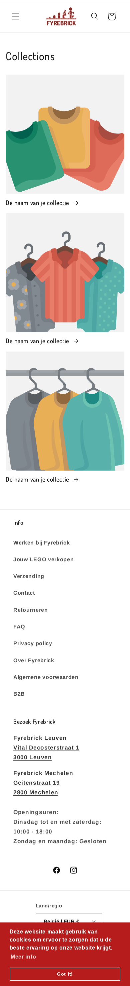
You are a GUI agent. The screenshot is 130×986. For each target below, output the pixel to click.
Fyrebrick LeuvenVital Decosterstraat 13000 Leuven (46, 747)
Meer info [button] (23, 957)
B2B (19, 694)
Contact (24, 593)
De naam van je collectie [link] (38, 202)
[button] (15, 16)
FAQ (19, 626)
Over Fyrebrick (33, 660)
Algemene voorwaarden (46, 677)
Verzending (28, 576)
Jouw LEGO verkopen (43, 559)
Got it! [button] (65, 974)
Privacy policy (32, 643)
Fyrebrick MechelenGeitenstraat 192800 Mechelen (43, 783)
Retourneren (30, 610)
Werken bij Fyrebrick (41, 542)
